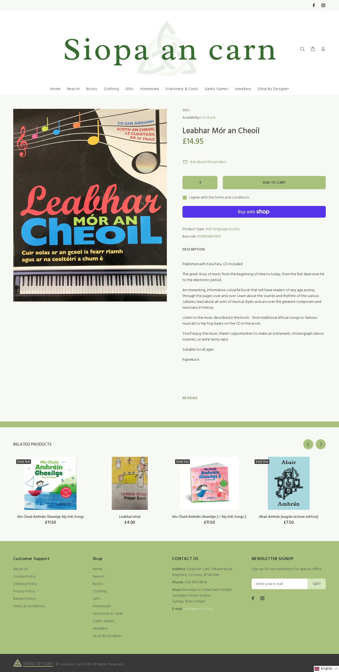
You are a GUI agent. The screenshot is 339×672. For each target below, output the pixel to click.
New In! (73, 89)
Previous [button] (308, 444)
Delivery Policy (25, 584)
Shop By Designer (273, 89)
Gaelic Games (217, 89)
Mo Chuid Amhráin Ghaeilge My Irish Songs (50, 517)
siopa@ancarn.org (197, 609)
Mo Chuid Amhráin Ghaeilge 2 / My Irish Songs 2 (209, 517)
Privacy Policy (24, 591)
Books (91, 89)
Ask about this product (208, 162)
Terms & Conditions (29, 606)
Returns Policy (24, 599)
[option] (50, 484)
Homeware (149, 89)
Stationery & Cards (181, 89)
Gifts (129, 89)
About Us (20, 569)
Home (55, 89)
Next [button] (321, 444)
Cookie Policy (24, 577)
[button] (326, 669)
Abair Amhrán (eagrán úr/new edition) (288, 517)
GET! (316, 584)
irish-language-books (223, 229)
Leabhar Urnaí (129, 517)
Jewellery (243, 89)
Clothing (111, 89)
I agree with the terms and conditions (219, 198)
